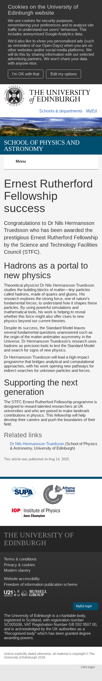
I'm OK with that (25, 74)
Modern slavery (17, 570)
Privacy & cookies (19, 565)
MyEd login (84, 606)
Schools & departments (60, 111)
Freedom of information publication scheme (40, 584)
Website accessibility (22, 578)
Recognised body (20, 633)
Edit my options (63, 74)
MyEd (91, 111)
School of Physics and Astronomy (42, 145)
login (88, 667)
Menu (23, 164)
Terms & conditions (20, 559)
